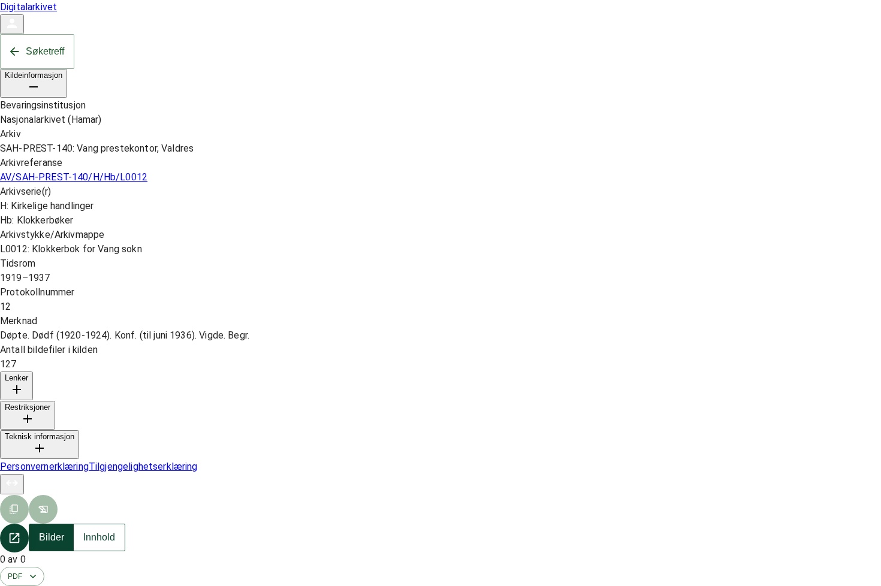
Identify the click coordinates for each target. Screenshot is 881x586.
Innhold (99, 537)
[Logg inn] (12, 24)
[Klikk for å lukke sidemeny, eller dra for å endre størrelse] (12, 484)
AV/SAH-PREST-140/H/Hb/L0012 (73, 177)
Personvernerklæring (44, 466)
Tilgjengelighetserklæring (143, 466)
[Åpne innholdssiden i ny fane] (14, 538)
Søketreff (45, 51)
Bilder (51, 537)
